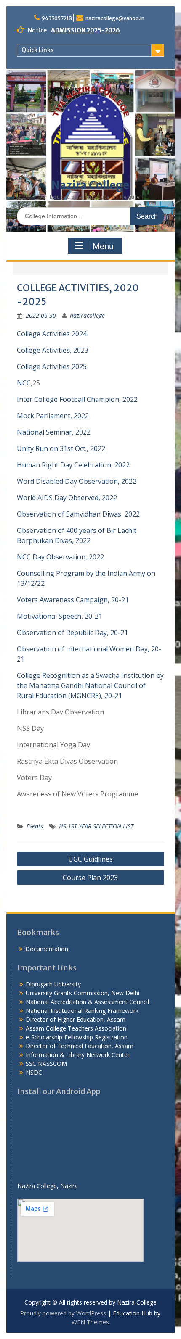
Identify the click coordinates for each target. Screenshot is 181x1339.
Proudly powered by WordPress (63, 1313)
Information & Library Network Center (78, 1055)
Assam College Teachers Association (76, 1028)
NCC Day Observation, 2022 (60, 556)
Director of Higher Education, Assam (75, 1019)
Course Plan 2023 (90, 877)
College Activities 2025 (52, 366)
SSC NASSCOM (46, 1064)
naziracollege (87, 315)
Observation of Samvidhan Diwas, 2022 (78, 514)
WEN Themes (90, 1322)
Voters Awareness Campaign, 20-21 (73, 599)
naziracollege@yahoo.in (114, 18)
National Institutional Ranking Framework (82, 1011)
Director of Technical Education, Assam (79, 1046)
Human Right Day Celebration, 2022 (73, 464)
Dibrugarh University (53, 984)
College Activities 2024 (52, 333)
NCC (24, 382)
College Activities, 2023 (52, 350)
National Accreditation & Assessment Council (87, 1002)
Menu (103, 246)
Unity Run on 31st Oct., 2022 (61, 448)
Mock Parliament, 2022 (53, 415)
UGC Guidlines (90, 859)
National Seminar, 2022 (53, 432)
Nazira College (90, 185)
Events (35, 826)
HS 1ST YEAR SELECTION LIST (96, 826)
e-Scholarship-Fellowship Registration (77, 1037)
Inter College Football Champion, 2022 (77, 399)
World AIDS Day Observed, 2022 (67, 497)
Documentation (46, 949)
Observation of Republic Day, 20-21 (72, 632)
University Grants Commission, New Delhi (82, 993)
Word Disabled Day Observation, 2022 (76, 481)
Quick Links (37, 50)
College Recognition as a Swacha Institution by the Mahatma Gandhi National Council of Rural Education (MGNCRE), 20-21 (90, 685)
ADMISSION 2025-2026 (85, 30)
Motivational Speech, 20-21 (59, 616)
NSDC (34, 1072)
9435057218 (57, 18)
